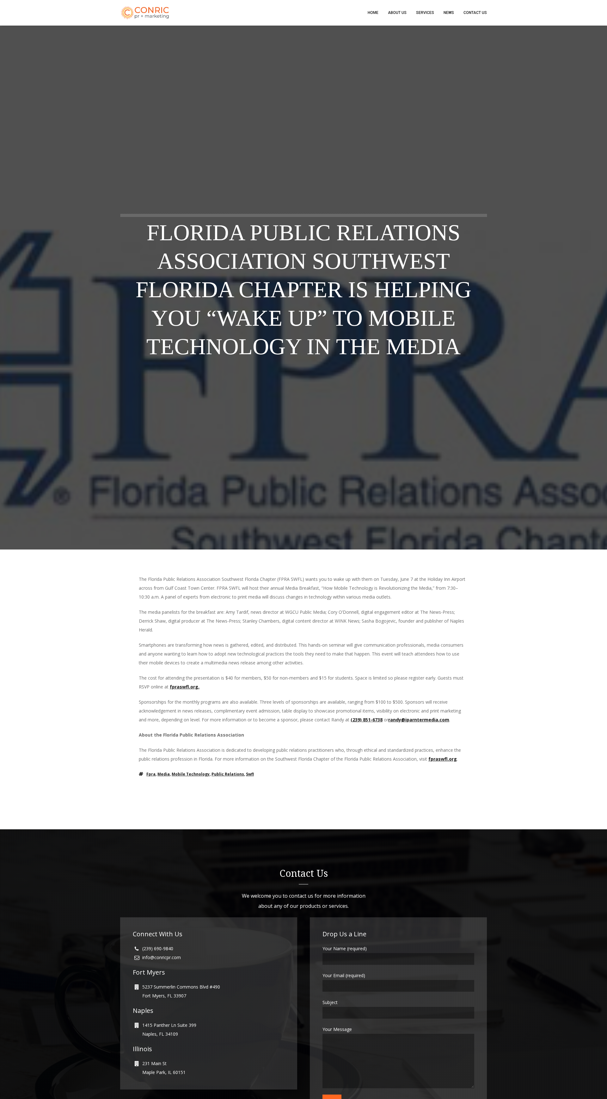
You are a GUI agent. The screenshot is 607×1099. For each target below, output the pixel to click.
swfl (250, 774)
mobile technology (191, 774)
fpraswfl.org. (184, 687)
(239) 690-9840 (157, 948)
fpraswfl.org (442, 759)
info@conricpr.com (161, 957)
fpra (151, 774)
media (163, 774)
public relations (228, 774)
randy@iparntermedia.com (418, 720)
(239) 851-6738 (367, 720)
